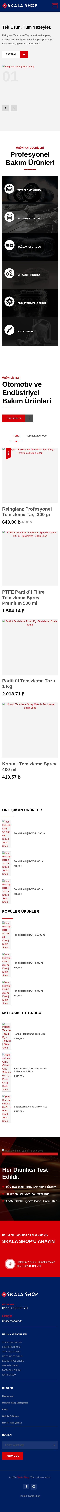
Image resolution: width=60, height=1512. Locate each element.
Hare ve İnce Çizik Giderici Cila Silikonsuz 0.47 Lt (30, 1070)
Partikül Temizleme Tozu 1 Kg (30, 1034)
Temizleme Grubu (12, 1342)
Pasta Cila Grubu (11, 1370)
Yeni (43, 55)
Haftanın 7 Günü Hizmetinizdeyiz (36, 1262)
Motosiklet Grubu (12, 1356)
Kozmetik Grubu (11, 1347)
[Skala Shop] (19, 5)
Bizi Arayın (8, 1304)
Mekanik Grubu (10, 1365)
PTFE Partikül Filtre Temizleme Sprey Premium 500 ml (23, 597)
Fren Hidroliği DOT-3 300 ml (28, 889)
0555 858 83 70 (29, 1266)
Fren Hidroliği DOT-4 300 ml (28, 861)
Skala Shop (23, 1477)
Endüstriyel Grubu (13, 1361)
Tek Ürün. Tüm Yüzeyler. (26, 27)
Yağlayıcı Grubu (11, 1351)
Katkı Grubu (9, 1375)
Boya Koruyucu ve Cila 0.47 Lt (30, 1106)
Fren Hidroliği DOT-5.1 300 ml (29, 833)
